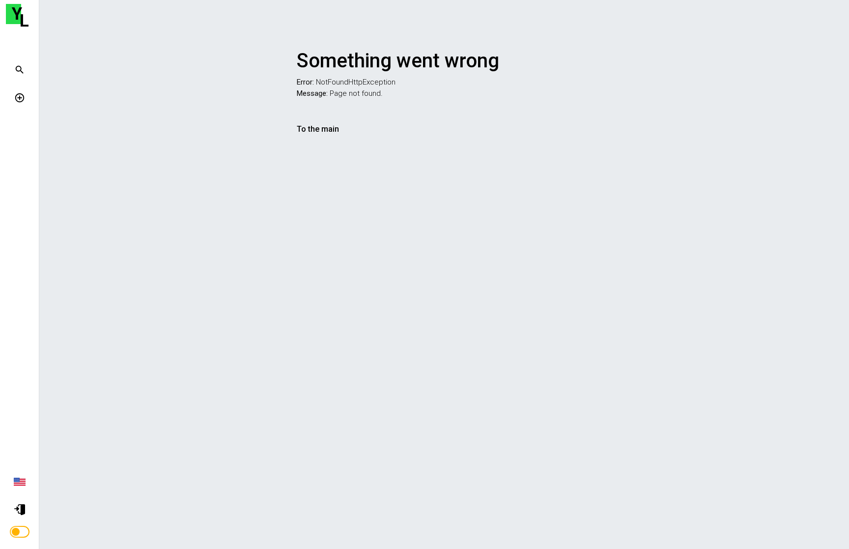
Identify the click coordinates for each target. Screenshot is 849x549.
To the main (318, 129)
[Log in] (21, 509)
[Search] (21, 69)
